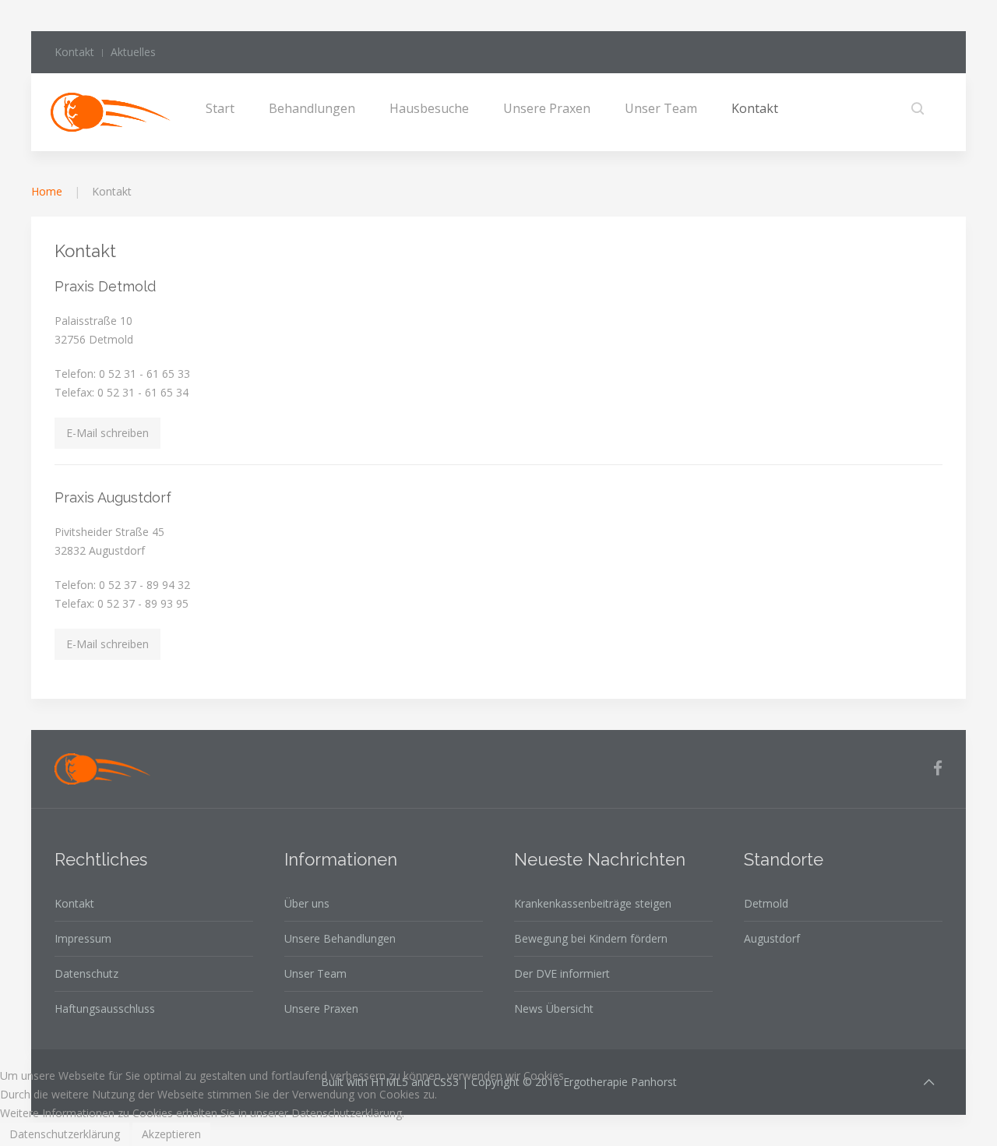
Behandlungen (312, 108)
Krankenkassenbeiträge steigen (592, 903)
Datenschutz (86, 973)
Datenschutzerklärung (64, 1134)
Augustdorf (772, 938)
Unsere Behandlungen (340, 938)
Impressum (83, 938)
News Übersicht (554, 1008)
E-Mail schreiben (107, 432)
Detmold (766, 903)
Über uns (306, 903)
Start (220, 108)
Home (46, 191)
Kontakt (74, 51)
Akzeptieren (171, 1134)
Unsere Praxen (546, 108)
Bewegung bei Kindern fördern (591, 938)
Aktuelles (133, 51)
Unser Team (661, 108)
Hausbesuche (429, 108)
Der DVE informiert (562, 973)
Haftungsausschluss (105, 1008)
